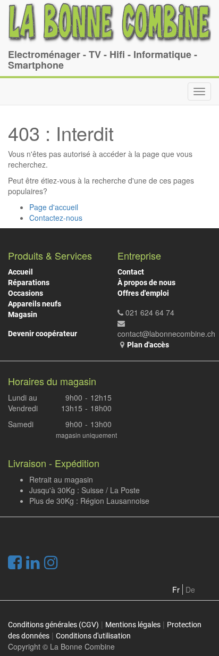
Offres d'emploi (143, 293)
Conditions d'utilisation (93, 636)
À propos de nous (146, 282)
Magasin (22, 314)
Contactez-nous (55, 217)
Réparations (28, 282)
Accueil (20, 272)
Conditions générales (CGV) (53, 624)
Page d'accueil (53, 207)
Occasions (25, 293)
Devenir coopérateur (42, 333)
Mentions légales (133, 624)
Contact (130, 272)
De (190, 589)
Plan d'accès (148, 345)
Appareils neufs (34, 304)
